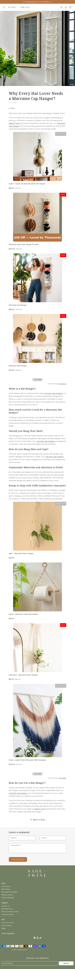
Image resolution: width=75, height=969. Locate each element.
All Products (5, 886)
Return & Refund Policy (10, 911)
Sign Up (66, 963)
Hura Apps (62, 384)
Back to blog (39, 820)
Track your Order (7, 914)
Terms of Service (7, 923)
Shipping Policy (7, 909)
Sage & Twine (14, 123)
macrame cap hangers (53, 393)
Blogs (3, 928)
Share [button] (13, 108)
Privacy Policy (6, 925)
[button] (4, 7)
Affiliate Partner (7, 895)
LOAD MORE (37, 379)
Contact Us (5, 906)
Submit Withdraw (7, 898)
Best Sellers (5, 889)
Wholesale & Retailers (9, 892)
